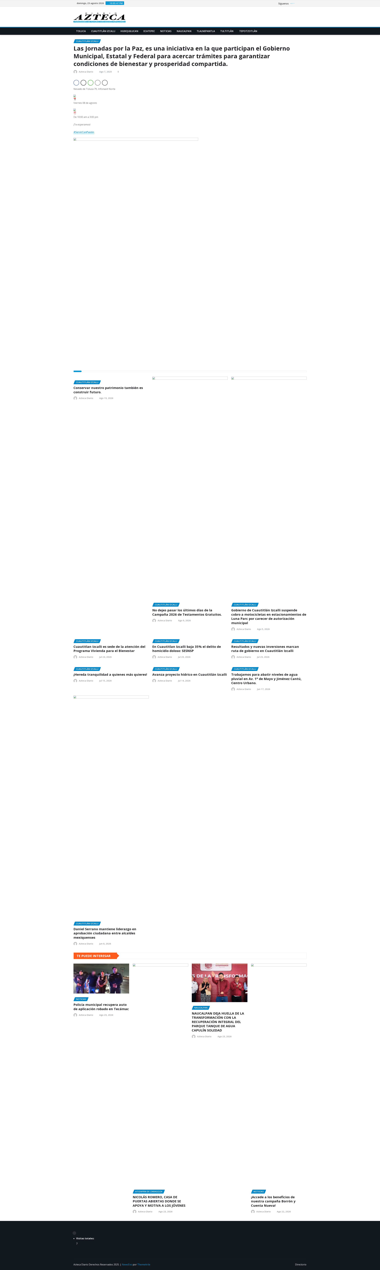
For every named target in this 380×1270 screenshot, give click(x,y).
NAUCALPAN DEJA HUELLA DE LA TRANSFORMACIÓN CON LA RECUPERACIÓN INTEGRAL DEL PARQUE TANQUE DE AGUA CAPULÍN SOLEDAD (218, 1021)
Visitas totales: (85, 1238)
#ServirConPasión (83, 132)
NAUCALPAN (184, 31)
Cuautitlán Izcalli (103, 31)
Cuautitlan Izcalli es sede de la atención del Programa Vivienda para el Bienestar (109, 648)
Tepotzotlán (248, 31)
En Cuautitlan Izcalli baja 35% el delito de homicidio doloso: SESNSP (186, 648)
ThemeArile (143, 1264)
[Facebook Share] (76, 83)
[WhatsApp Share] (90, 83)
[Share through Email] (97, 83)
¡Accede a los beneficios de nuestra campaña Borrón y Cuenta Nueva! (273, 1201)
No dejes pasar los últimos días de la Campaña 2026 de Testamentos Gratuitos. (187, 612)
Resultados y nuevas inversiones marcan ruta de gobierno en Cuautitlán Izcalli (265, 648)
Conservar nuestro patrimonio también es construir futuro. (108, 389)
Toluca (81, 31)
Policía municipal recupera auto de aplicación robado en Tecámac (101, 1006)
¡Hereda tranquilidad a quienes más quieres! (110, 674)
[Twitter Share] (83, 83)
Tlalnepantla (206, 31)
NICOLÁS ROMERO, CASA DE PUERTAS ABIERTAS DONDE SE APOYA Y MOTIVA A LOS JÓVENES (159, 1201)
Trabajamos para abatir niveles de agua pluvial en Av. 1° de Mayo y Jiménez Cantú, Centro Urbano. (266, 678)
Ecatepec (149, 31)
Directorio (300, 1264)
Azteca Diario (86, 71)
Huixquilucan (129, 31)
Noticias (165, 31)
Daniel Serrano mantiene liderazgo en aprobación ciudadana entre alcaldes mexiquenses (104, 933)
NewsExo (127, 1264)
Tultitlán (226, 31)
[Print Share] (105, 83)
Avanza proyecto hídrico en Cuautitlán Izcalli (189, 674)
